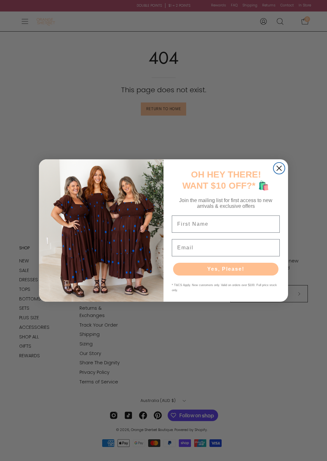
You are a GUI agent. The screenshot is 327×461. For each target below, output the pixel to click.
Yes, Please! (225, 269)
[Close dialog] (279, 168)
